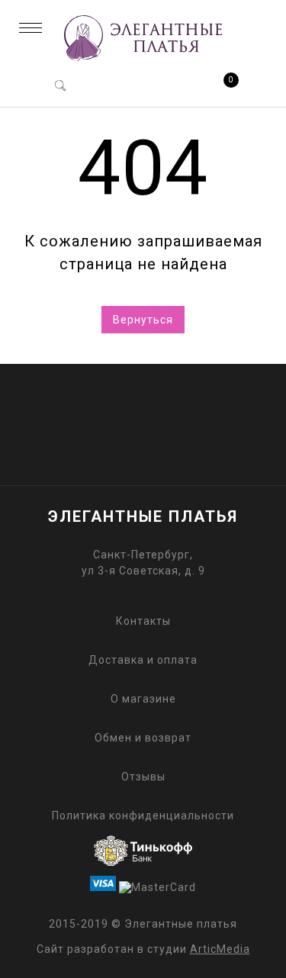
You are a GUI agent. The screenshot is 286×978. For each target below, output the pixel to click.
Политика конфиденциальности (143, 815)
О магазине (143, 699)
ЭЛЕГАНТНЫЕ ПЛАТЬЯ (143, 516)
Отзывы (143, 776)
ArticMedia (220, 949)
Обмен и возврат (143, 738)
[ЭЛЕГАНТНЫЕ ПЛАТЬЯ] (143, 62)
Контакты (143, 621)
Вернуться (143, 320)
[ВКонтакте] (117, 411)
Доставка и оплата (143, 660)
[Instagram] (169, 411)
